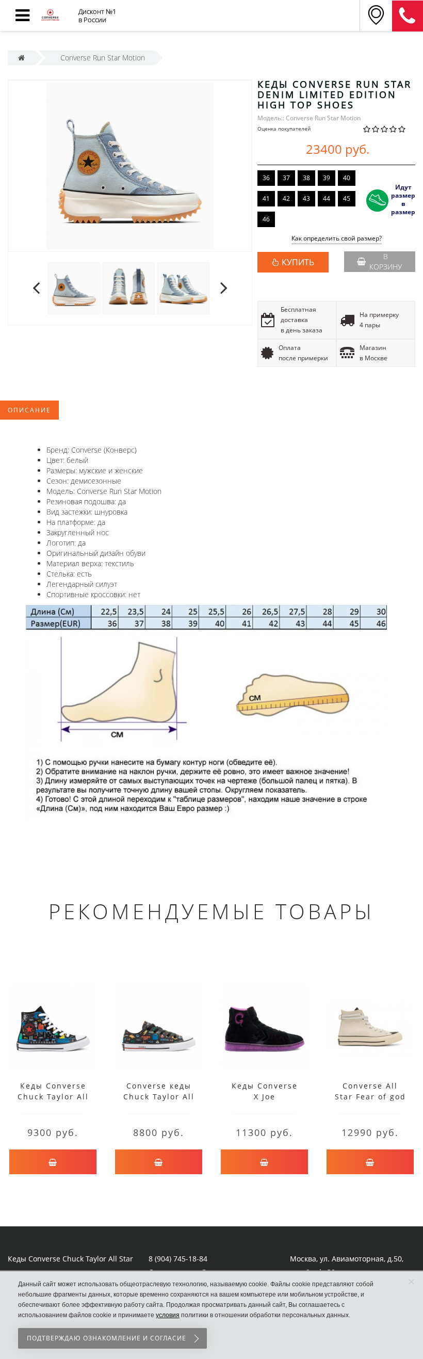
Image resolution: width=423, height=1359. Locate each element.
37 (286, 177)
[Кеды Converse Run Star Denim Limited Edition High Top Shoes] (74, 287)
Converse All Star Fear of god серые (370, 1096)
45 (346, 198)
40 (346, 177)
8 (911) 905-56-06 (407, 16)
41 (266, 198)
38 (306, 177)
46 (266, 219)
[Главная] (21, 57)
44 (326, 198)
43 (306, 198)
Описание (29, 410)
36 (266, 177)
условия (168, 1315)
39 (326, 177)
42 (286, 198)
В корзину (385, 261)
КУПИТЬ (298, 262)
